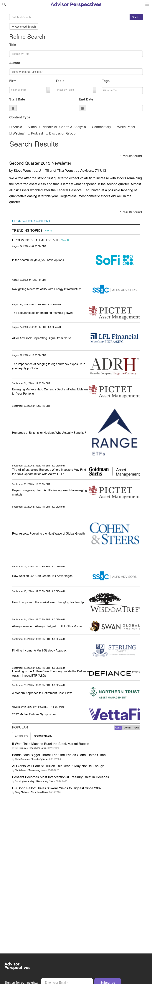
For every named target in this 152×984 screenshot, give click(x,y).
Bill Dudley (20, 747)
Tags (106, 80)
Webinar (18, 133)
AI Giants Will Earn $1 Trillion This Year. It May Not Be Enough (58, 765)
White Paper (125, 126)
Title (12, 44)
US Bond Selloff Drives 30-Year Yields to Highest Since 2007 (57, 787)
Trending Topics (27, 230)
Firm (12, 80)
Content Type (19, 117)
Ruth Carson (21, 758)
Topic (60, 80)
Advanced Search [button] (25, 26)
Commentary (101, 126)
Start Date (17, 99)
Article (17, 126)
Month (127, 727)
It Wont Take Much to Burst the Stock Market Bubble (50, 743)
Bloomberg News (37, 747)
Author (14, 62)
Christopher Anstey (24, 781)
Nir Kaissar (20, 770)
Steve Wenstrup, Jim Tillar (33, 170)
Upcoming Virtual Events (36, 240)
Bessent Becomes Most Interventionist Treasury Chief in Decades (60, 776)
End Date (86, 99)
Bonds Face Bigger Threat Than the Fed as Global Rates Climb (59, 754)
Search (136, 17)
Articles (21, 736)
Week (118, 727)
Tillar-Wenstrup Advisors (75, 170)
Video (32, 126)
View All (48, 230)
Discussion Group (61, 133)
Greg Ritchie (21, 792)
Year (136, 727)
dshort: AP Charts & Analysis (64, 126)
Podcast (36, 133)
